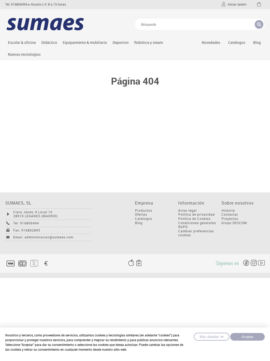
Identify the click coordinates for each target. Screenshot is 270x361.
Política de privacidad (196, 214)
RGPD (183, 227)
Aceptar (247, 337)
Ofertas (141, 214)
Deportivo (121, 42)
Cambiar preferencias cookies (196, 233)
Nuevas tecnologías (24, 54)
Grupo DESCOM (234, 223)
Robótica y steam (148, 42)
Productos (143, 210)
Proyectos (229, 219)
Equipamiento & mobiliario (85, 42)
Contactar (229, 214)
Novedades (211, 42)
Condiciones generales (197, 223)
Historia (228, 210)
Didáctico (49, 42)
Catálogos (236, 42)
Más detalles (209, 337)
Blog (257, 42)
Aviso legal (187, 210)
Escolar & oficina (22, 42)
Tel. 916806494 (16, 4)
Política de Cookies (194, 219)
